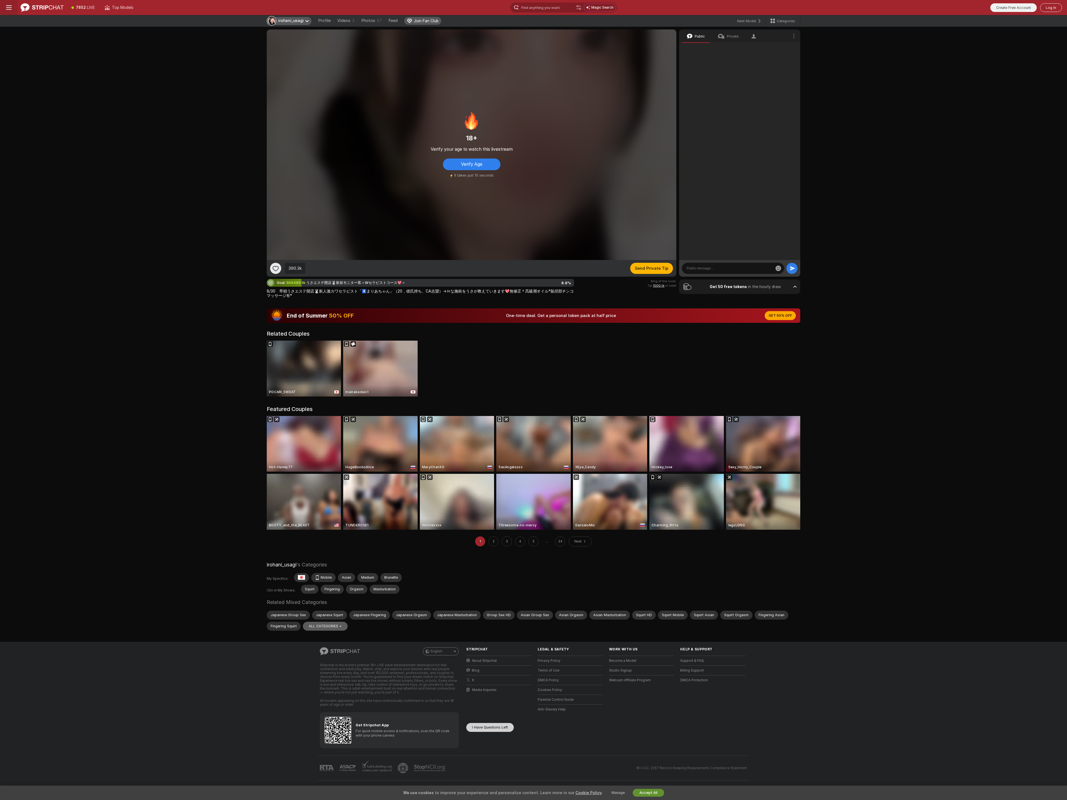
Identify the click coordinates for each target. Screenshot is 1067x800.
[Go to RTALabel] (327, 768)
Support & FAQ (692, 661)
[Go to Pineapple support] (403, 768)
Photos (371, 20)
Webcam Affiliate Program (630, 680)
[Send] (791, 268)
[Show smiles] (778, 268)
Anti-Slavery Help (552, 709)
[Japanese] (301, 577)
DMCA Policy (548, 680)
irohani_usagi (281, 565)
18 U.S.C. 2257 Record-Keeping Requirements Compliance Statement (691, 768)
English (436, 651)
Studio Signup (620, 670)
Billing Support (692, 670)
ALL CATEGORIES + (325, 626)
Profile (324, 20)
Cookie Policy (588, 793)
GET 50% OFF (780, 316)
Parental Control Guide (556, 700)
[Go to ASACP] (348, 768)
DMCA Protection (694, 680)
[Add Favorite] (275, 268)
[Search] (579, 7)
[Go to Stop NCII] (430, 768)
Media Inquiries (484, 690)
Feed (393, 20)
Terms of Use (548, 670)
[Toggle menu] (9, 7)
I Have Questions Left (490, 727)
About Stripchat (484, 661)
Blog (475, 670)
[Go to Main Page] (42, 7)
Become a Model (622, 661)
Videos (346, 20)
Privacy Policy (549, 661)
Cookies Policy (550, 690)
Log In (1051, 8)
